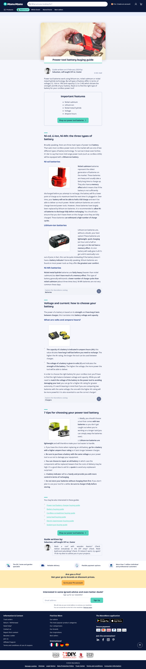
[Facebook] (103, 639)
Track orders (8, 619)
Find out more (87, 607)
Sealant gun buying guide (57, 525)
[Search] (29, 4)
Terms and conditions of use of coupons (18, 645)
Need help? (7, 626)
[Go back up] (140, 645)
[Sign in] (135, 4)
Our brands (54, 629)
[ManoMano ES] (67, 644)
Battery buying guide (55, 509)
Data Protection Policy (65, 666)
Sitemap (41, 666)
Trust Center (80, 666)
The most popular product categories (63, 623)
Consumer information (112, 666)
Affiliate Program (9, 642)
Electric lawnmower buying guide (60, 521)
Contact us (7, 629)
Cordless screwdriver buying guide (61, 513)
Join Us (5, 639)
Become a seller (9, 636)
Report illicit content (10, 632)
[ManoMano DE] (62, 644)
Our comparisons (56, 626)
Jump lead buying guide (56, 517)
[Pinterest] (113, 639)
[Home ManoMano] (14, 4)
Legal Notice (50, 666)
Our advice (54, 619)
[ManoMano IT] (56, 644)
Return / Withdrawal (10, 623)
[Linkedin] (98, 639)
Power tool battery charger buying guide (63, 505)
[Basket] (141, 4)
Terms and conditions (95, 666)
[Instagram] (108, 639)
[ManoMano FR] (51, 644)
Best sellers (54, 636)
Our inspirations (56, 632)
